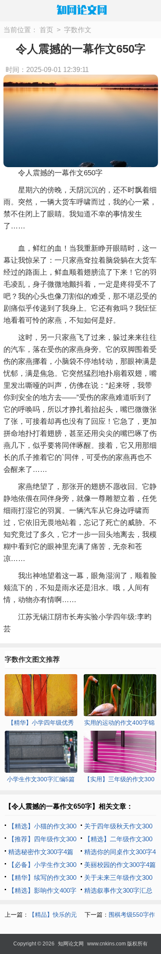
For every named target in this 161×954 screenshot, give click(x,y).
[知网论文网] (81, 9)
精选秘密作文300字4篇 (40, 851)
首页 (46, 29)
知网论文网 (71, 944)
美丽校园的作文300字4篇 (120, 864)
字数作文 (77, 29)
